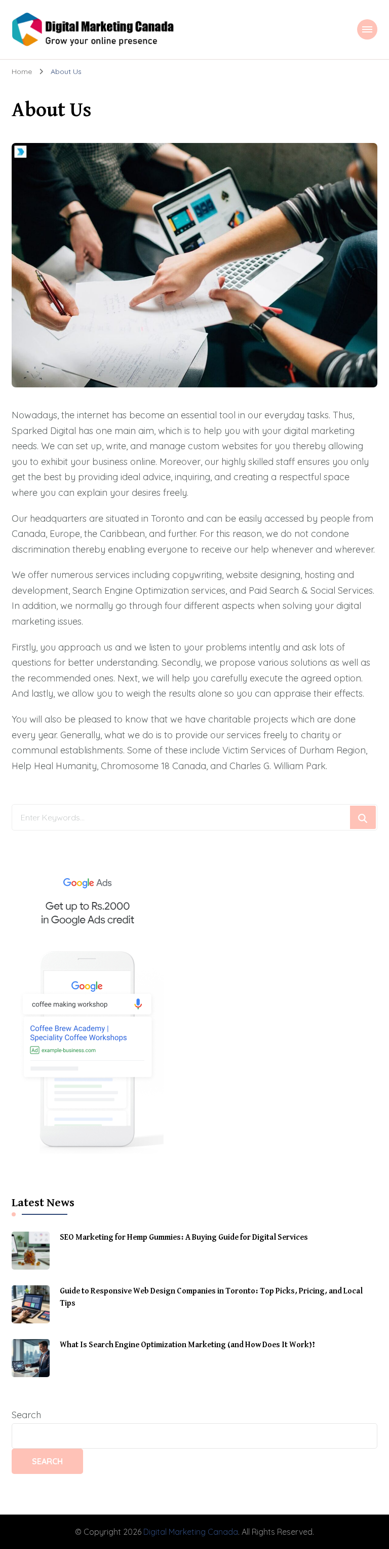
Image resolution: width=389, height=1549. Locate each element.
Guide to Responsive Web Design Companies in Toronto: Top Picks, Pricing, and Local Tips (211, 1297)
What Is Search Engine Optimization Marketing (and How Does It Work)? (187, 1345)
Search (26, 1415)
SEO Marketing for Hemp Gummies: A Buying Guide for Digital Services (184, 1238)
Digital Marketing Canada (190, 1532)
